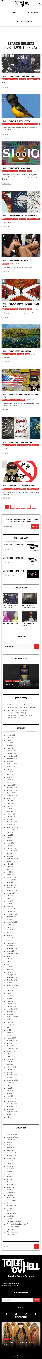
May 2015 (10, 1091)
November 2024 (12, 790)
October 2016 (11, 1046)
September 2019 (12, 954)
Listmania (10, 1166)
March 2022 (10, 874)
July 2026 (10, 737)
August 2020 (11, 925)
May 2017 (10, 1027)
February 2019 (11, 972)
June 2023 (10, 835)
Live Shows (10, 1168)
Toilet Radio (10, 1229)
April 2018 (10, 998)
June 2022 (10, 867)
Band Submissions (13, 1134)
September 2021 (12, 890)
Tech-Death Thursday (14, 1221)
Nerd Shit (10, 1176)
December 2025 (12, 756)
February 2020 (11, 940)
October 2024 (11, 793)
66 (28, 507)
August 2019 (11, 956)
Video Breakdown (12, 1232)
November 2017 (12, 1011)
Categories (17, 13)
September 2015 (12, 1080)
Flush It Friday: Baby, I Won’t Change (17, 442)
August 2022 (11, 861)
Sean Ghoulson (15, 263)
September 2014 (12, 1112)
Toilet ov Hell (19, 1356)
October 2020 (11, 919)
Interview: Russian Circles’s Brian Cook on (29, 607)
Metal (20, 124)
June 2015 (10, 1088)
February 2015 (11, 1098)
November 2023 (12, 822)
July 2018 (10, 990)
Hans (34, 354)
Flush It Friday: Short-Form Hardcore (18, 76)
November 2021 (12, 885)
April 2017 (10, 1030)
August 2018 (11, 988)
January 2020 (11, 943)
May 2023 (10, 838)
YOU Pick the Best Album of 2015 (13, 545)
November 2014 (12, 1106)
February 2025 (11, 782)
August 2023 (11, 830)
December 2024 (12, 787)
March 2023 (10, 843)
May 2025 (10, 774)
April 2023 (10, 840)
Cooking (9, 1145)
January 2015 (11, 1101)
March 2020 (10, 938)
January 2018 (11, 1006)
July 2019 (10, 959)
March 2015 (10, 1096)
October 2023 (11, 824)
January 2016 (11, 1069)
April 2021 (10, 903)
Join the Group (32, 13)
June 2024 (10, 803)
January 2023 (11, 848)
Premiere (10, 1195)
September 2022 (12, 859)
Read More (6, 87)
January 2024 (11, 816)
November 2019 (12, 948)
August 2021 (11, 893)
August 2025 (11, 766)
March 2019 (10, 969)
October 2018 (11, 982)
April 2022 (10, 872)
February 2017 (11, 1035)
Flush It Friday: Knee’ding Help (15, 261)
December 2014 (12, 1104)
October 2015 (11, 1077)
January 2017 (11, 1038)
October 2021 (11, 888)
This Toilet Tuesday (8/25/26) (16, 713)
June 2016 (10, 1056)
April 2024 (10, 809)
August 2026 (11, 735)
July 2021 (10, 896)
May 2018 (10, 996)
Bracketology (11, 1140)
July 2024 (10, 801)
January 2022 (11, 880)
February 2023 (11, 845)
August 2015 (11, 1083)
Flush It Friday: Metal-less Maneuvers (18, 486)
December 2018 (12, 977)
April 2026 (10, 745)
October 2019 (11, 951)
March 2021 (10, 906)
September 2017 (12, 1017)
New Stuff (14, 79)
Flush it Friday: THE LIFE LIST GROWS (17, 121)
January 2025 (11, 785)
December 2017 (12, 1009)
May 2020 (10, 932)
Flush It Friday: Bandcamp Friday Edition (19, 216)
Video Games (11, 1234)
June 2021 (10, 898)
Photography (11, 1192)
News (8, 1182)
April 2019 (10, 967)
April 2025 (10, 777)
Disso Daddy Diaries (13, 1153)
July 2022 (10, 864)
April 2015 (10, 1093)
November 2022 (12, 853)
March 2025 (10, 780)
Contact (29, 22)
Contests (10, 1142)
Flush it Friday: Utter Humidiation (16, 351)
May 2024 (10, 806)
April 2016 (10, 1062)
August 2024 (11, 798)
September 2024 (12, 795)
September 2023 (12, 827)
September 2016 (12, 1048)
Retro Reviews (11, 1200)
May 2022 (10, 869)
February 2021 (11, 909)
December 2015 (12, 1072)
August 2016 (11, 1051)
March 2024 (10, 811)
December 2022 (12, 851)
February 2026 (11, 751)
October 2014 (11, 1109)
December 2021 (12, 882)
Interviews (10, 1163)
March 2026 (10, 748)
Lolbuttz (14, 124)
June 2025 (10, 772)
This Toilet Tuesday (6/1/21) (16, 684)
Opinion (29, 171)
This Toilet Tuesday (13, 1227)
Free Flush (10, 1161)
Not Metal (22, 79)
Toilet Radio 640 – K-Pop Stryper (17, 710)
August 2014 (11, 1114)
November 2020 (12, 917)
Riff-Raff (10, 1211)
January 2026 (11, 753)
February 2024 (11, 814)
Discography (11, 1150)
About (19, 22)
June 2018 (10, 993)
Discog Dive (10, 1147)
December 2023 (12, 819)
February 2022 (11, 877)
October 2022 (11, 856)
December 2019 (12, 946)
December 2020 (12, 914)
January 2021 (11, 911)
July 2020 (10, 927)
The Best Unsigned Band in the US (18, 1224)
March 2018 (10, 1001)
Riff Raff (9, 1208)
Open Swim (30, 79)
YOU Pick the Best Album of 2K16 (13, 558)
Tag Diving (10, 1219)
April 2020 (10, 935)
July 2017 (10, 1022)
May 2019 (10, 964)
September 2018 (12, 985)
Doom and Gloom (12, 1155)
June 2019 (10, 961)
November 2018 (12, 980)
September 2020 (12, 922)
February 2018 (11, 1004)
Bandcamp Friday (12, 1137)
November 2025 (12, 759)
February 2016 (11, 1067)
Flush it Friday (6, 79)
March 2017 (10, 1033)
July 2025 (10, 769)
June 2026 (10, 740)
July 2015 (10, 1085)
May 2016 (10, 1059)
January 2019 (11, 975)
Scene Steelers (12, 1213)
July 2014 (10, 1117)
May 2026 (10, 743)
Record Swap (11, 1198)
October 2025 (11, 761)
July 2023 (10, 832)
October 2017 (11, 1014)
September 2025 (12, 764)
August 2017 (11, 1019)
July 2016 (10, 1054)
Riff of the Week (12, 1205)
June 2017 (10, 1025)
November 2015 (12, 1075)
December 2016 (12, 1040)
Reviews (37, 79)
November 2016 (12, 1043)
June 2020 (10, 930)
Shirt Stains (10, 1216)
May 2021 (10, 901)
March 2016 (10, 1064)
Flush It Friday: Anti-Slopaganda (16, 168)
